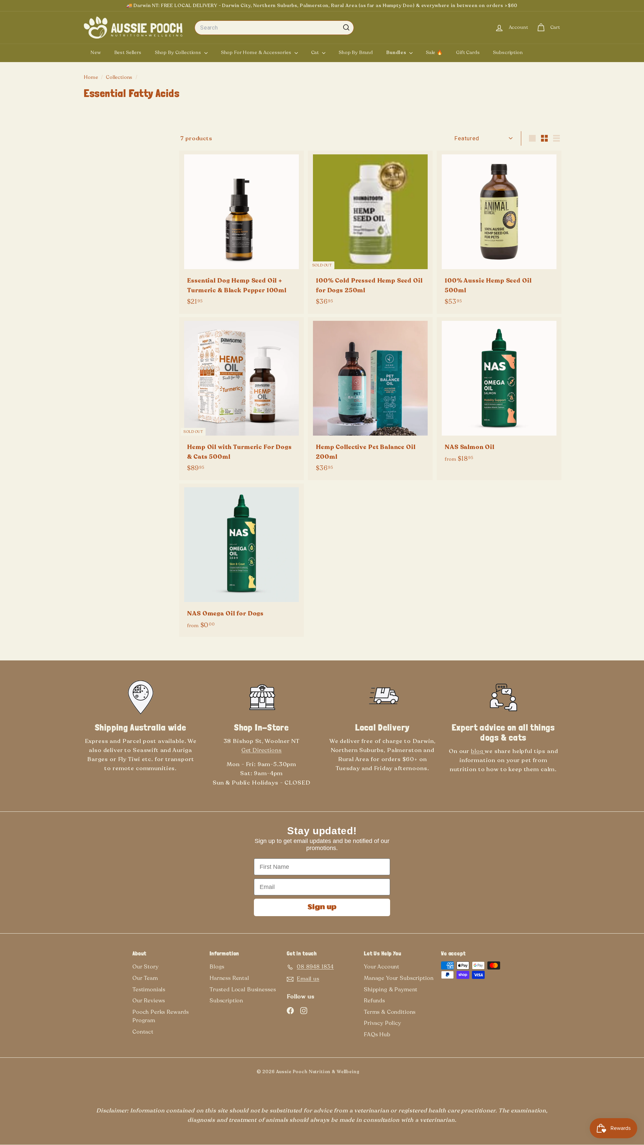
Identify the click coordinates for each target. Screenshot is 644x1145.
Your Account (381, 966)
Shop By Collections (179, 52)
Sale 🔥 (434, 52)
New (96, 52)
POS (370, 1073)
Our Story (145, 966)
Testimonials (148, 989)
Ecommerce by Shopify (381, 1073)
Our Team (145, 978)
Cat (315, 52)
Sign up (322, 907)
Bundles (397, 52)
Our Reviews (148, 1000)
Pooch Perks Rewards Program (160, 1016)
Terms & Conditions (390, 1012)
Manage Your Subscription (398, 978)
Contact (143, 1032)
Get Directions (261, 750)
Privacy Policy (382, 1023)
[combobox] (274, 27)
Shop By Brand (356, 52)
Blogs (217, 966)
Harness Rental (229, 978)
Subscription (508, 52)
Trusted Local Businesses (243, 989)
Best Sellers (128, 52)
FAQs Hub (377, 1034)
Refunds (374, 1000)
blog (478, 751)
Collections (120, 77)
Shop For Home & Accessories (257, 52)
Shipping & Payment (391, 989)
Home (91, 77)
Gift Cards (468, 52)
